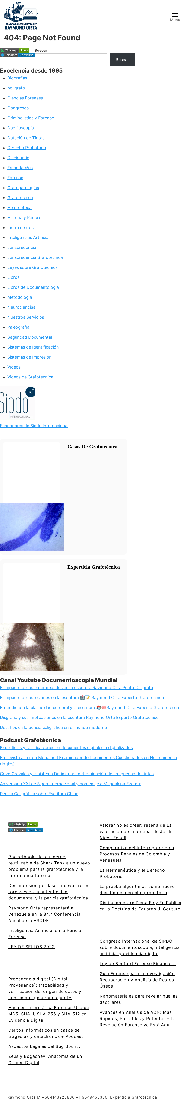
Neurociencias (21, 307)
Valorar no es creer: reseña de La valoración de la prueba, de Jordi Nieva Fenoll (136, 831)
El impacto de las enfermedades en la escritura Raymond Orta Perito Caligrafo (76, 687)
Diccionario (18, 157)
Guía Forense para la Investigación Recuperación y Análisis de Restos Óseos (137, 979)
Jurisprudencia (21, 247)
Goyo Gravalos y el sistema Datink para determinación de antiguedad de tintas (77, 773)
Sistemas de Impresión (29, 357)
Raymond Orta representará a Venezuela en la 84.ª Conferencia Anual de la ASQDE (44, 914)
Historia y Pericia (23, 217)
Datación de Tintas (25, 137)
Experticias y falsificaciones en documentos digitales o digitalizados (66, 747)
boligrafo (16, 88)
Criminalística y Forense (30, 117)
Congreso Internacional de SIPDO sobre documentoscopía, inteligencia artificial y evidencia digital (140, 947)
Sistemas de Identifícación (33, 347)
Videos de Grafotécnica (30, 377)
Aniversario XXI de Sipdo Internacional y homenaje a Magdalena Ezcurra (70, 783)
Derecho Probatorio (26, 147)
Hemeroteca (19, 207)
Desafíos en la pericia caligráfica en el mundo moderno (53, 727)
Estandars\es (20, 167)
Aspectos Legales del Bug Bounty (44, 1046)
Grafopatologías (23, 187)
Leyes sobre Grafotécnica (32, 267)
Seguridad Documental (29, 337)
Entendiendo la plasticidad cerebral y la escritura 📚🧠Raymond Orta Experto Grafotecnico (89, 707)
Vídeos (14, 367)
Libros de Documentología (33, 287)
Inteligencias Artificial (28, 237)
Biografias (17, 78)
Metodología (19, 297)
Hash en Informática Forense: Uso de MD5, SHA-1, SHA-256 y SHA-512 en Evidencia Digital (48, 1014)
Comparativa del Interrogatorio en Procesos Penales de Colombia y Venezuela (137, 854)
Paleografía (18, 327)
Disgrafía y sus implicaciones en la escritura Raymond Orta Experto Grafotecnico (79, 717)
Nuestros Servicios (25, 317)
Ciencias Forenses (25, 97)
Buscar (41, 50)
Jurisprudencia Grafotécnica (35, 257)
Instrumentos (20, 227)
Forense (15, 177)
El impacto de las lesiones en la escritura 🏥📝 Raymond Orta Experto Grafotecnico (82, 697)
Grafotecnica (20, 197)
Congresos (18, 107)
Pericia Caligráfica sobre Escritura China (39, 793)
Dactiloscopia (20, 127)
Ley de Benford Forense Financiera (138, 963)
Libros (13, 277)
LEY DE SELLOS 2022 (31, 946)
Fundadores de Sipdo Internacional (34, 425)
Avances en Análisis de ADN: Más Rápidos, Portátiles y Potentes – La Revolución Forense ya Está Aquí (138, 1018)
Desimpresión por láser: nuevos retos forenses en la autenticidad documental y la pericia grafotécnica (48, 891)
